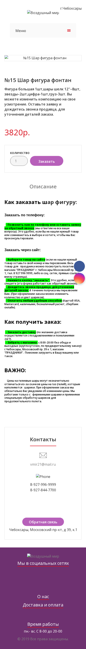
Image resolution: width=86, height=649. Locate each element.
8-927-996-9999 (43, 484)
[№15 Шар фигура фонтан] (43, 58)
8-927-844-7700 (43, 490)
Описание (43, 186)
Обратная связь (43, 522)
